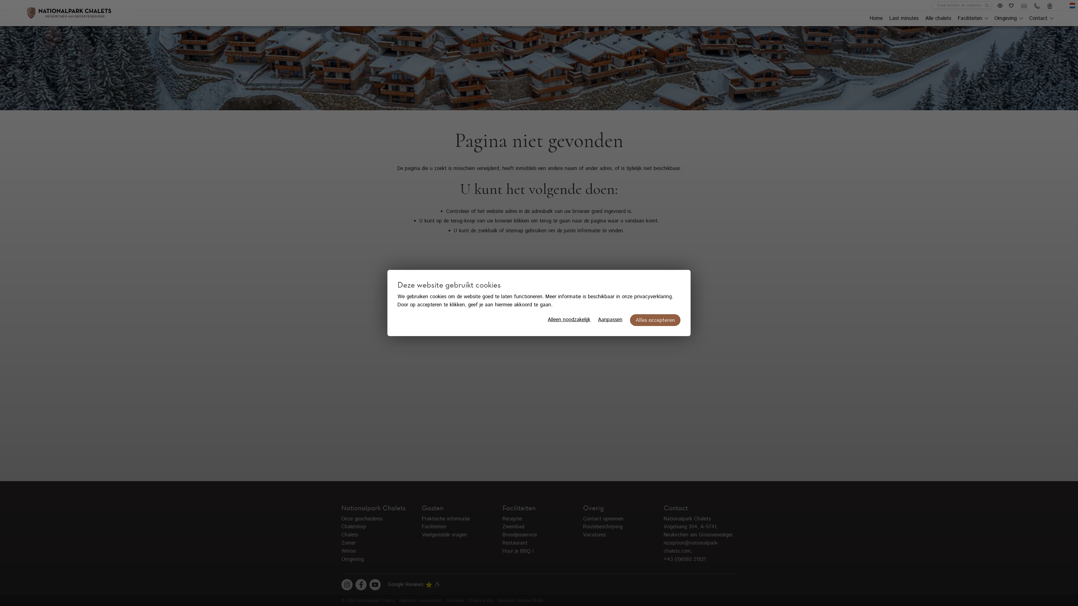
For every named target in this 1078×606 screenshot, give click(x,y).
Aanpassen (610, 319)
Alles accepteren (655, 319)
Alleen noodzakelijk (569, 319)
